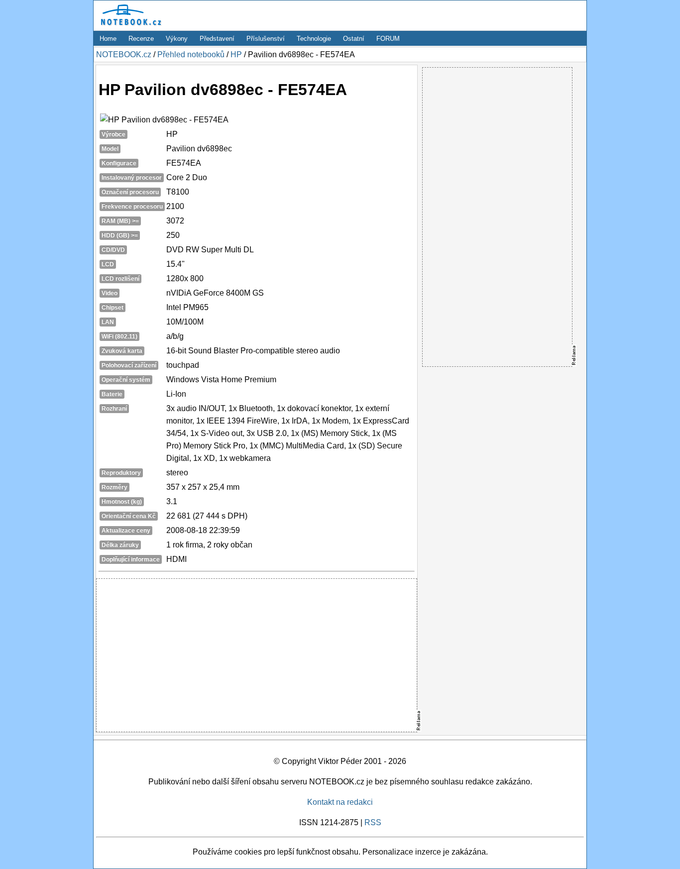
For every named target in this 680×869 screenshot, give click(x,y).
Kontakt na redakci (340, 802)
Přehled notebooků (191, 54)
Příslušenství (265, 38)
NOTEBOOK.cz (123, 54)
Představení (217, 38)
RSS (372, 822)
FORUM (388, 38)
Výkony (177, 38)
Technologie (314, 38)
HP (236, 54)
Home (108, 38)
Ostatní (353, 38)
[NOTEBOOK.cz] (129, 25)
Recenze (141, 38)
